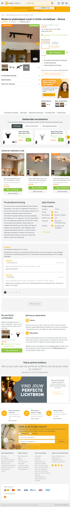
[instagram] (56, 465)
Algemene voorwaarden (7, 461)
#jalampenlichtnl (5, 469)
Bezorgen (20, 460)
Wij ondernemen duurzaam (8, 460)
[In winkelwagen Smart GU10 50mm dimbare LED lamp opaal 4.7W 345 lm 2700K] (61, 140)
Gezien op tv (38, 460)
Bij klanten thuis (50, 112)
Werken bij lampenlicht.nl (7, 467)
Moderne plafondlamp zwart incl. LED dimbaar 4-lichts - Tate (12, 179)
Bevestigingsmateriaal (50, 126)
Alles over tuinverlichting (41, 465)
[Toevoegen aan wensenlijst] (67, 52)
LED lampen (17, 126)
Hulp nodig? (23, 112)
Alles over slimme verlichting (42, 473)
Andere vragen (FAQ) (23, 467)
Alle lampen (38, 456)
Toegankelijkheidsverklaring (8, 465)
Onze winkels (4, 458)
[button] (35, 9)
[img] (20, 43)
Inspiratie (37, 458)
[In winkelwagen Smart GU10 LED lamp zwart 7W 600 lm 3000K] (28, 140)
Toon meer (46, 232)
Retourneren (21, 463)
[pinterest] (59, 465)
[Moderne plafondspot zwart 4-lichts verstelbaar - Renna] (5, 334)
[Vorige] (3, 43)
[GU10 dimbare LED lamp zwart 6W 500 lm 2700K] (18, 334)
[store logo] (13, 3)
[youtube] (61, 465)
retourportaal (54, 346)
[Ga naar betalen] (37, 43)
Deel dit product (25, 21)
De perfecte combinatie (11, 112)
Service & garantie (22, 461)
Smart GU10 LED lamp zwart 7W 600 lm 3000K (24, 132)
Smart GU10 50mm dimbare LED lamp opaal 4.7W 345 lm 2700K (57, 132)
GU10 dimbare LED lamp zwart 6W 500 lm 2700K (11, 326)
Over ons (3, 456)
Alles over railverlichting (41, 471)
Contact (3, 471)
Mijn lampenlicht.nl (23, 456)
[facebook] (53, 465)
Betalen (20, 458)
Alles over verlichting (40, 463)
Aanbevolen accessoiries (36, 112)
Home (2, 15)
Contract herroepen (23, 465)
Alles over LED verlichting (41, 467)
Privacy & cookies (6, 463)
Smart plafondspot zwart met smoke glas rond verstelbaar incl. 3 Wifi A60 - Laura (37, 179)
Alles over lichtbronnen (41, 469)
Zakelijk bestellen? (23, 469)
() (12, 21)
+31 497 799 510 (31, 350)
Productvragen (61, 112)
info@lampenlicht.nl (58, 348)
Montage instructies (40, 461)
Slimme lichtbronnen (31, 126)
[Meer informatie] (55, 8)
